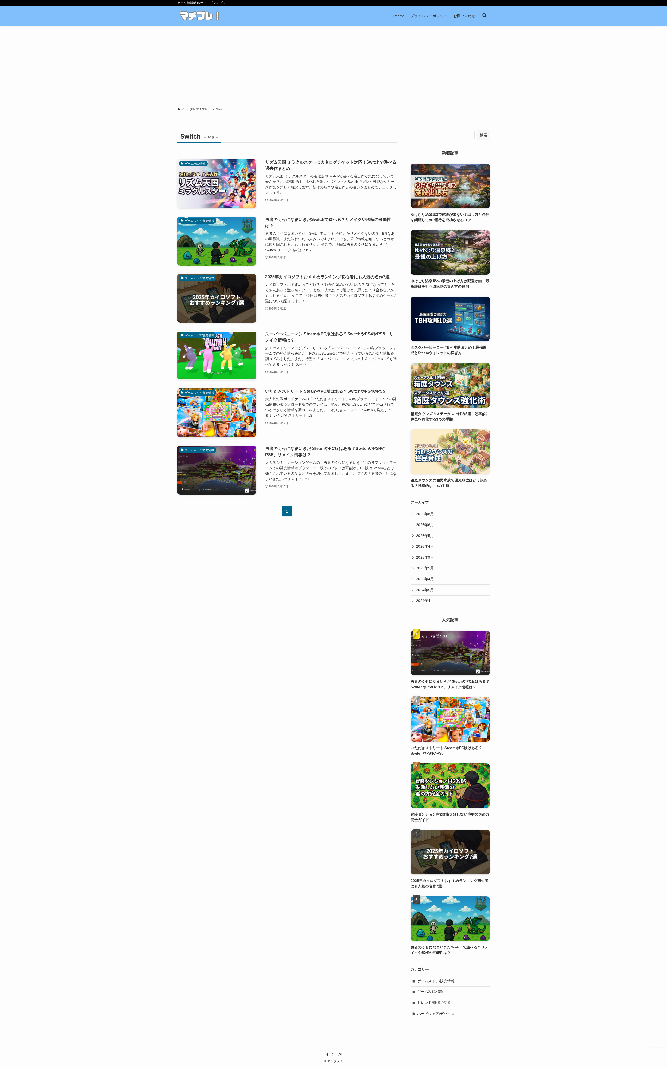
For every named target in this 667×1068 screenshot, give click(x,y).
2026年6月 (425, 525)
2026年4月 (425, 546)
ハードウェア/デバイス (436, 1013)
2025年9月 (425, 557)
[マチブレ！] (199, 16)
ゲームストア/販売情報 (436, 981)
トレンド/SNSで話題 (434, 1003)
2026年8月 (425, 514)
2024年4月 (425, 600)
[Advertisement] (333, 64)
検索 (483, 135)
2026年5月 (425, 536)
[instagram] (339, 1054)
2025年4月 (425, 579)
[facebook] (327, 1054)
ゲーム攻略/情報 (430, 992)
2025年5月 (425, 568)
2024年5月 (425, 590)
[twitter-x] (333, 1054)
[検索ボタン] (484, 16)
